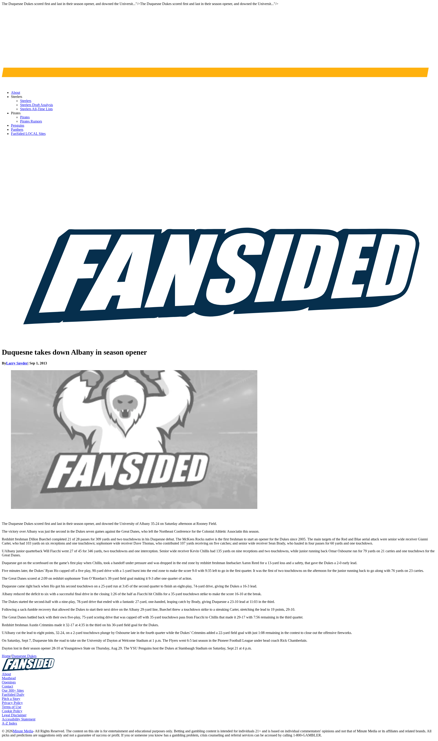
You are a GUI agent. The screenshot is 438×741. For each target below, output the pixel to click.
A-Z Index (9, 723)
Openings (9, 682)
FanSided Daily (13, 694)
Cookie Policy (12, 711)
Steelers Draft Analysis (36, 105)
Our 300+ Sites (13, 690)
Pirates (25, 117)
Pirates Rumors (31, 121)
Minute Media (23, 731)
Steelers (25, 101)
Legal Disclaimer (14, 715)
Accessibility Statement (18, 719)
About (6, 674)
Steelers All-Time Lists (36, 109)
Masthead (9, 678)
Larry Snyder (17, 363)
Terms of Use (11, 707)
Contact (7, 686)
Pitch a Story (11, 699)
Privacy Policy (12, 703)
